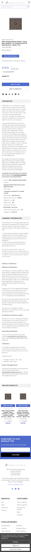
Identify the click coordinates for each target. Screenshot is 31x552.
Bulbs (18, 512)
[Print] (9, 94)
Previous (25, 385)
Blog (2, 505)
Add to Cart (8, 405)
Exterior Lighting (22, 505)
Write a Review (6, 50)
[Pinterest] (18, 94)
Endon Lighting (20, 531)
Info (2, 502)
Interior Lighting (22, 502)
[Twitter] (12, 94)
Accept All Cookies (15, 549)
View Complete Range (10, 56)
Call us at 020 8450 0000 (15, 484)
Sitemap (3, 510)
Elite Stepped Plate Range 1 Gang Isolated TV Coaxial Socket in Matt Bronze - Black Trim (8, 413)
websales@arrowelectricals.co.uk (16, 336)
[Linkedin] (15, 94)
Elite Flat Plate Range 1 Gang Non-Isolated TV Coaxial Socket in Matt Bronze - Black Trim (23, 413)
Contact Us (4, 507)
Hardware (20, 515)
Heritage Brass (5, 525)
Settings (15, 542)
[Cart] (29, 2)
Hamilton (4, 528)
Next (29, 385)
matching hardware (20, 175)
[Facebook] (3, 94)
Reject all (15, 545)
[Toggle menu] (2, 2)
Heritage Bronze (21, 528)
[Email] (6, 94)
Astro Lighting (5, 531)
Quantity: (5, 76)
